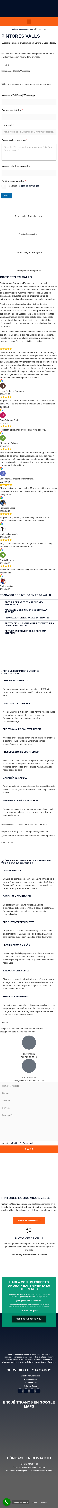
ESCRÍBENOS (29, 1077)
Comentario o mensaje (14, 140)
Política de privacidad (28, 186)
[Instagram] (26, 1390)
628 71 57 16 (7, 842)
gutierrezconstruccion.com (22, 29)
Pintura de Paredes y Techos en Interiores (24, 603)
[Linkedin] (37, 1390)
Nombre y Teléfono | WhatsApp (19, 95)
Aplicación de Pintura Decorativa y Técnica (26, 611)
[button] (29, 21)
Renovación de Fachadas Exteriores (27, 617)
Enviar (7, 195)
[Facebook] (20, 1390)
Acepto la (23, 186)
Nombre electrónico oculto (16, 166)
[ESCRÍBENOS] (29, 1066)
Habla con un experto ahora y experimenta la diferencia (29, 1285)
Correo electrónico (12, 110)
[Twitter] (31, 1390)
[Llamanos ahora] (7, 1502)
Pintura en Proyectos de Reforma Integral (25, 632)
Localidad (8, 125)
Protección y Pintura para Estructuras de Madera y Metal (29, 624)
